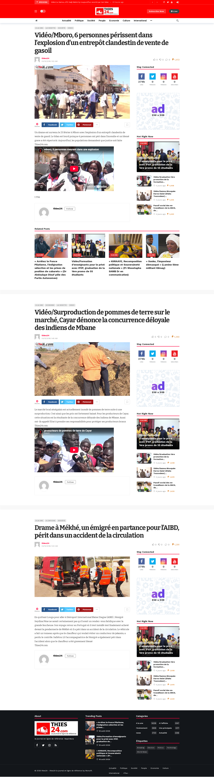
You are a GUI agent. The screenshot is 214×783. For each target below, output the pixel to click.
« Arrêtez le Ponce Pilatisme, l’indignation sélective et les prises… (110, 724)
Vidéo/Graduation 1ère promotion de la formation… (164, 179)
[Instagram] (49, 745)
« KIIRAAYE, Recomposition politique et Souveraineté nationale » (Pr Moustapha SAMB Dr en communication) (125, 268)
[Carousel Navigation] (154, 2)
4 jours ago (161, 186)
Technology (171, 748)
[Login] (177, 2)
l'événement (146, 728)
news (146, 733)
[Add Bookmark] (127, 124)
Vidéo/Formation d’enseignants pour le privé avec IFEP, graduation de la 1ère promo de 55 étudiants (88, 268)
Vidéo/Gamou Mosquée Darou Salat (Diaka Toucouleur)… (164, 193)
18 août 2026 (104, 731)
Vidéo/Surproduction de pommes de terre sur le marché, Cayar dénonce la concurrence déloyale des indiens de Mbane (102, 320)
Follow (69, 209)
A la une (39, 28)
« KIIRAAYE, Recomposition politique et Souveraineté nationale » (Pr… (109, 753)
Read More (69, 739)
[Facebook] (164, 2)
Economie (50, 305)
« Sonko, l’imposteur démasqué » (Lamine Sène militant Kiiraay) (162, 264)
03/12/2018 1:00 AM (50, 546)
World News (142, 752)
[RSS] (55, 745)
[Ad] (158, 111)
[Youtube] (171, 2)
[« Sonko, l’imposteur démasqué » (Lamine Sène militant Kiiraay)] (162, 246)
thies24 (45, 58)
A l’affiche (50, 520)
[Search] (177, 20)
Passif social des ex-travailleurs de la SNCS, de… (164, 208)
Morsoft (88, 771)
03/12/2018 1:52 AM (49, 61)
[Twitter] (167, 2)
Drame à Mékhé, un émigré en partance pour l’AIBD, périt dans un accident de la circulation (107, 531)
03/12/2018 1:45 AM (49, 338)
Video (70, 28)
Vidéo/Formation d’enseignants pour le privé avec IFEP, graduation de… (111, 739)
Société (61, 28)
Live (175, 11)
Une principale (169, 728)
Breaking (140, 748)
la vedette (50, 28)
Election (151, 748)
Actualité (169, 733)
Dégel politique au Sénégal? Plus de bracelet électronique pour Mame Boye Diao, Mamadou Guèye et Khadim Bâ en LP (98, 2)
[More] (151, 20)
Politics (161, 748)
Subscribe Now (156, 11)
